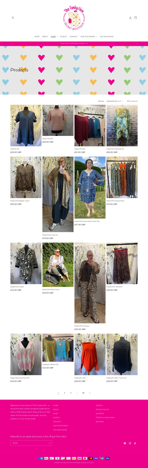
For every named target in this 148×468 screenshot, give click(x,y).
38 (83, 393)
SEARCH (99, 405)
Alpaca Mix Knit (47, 139)
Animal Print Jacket (17, 287)
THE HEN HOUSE (60, 430)
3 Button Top (14, 149)
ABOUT (56, 410)
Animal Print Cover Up (50, 235)
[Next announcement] (136, 44)
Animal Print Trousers (81, 326)
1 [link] (58, 393)
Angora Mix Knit (79, 149)
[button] (12, 17)
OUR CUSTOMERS (60, 426)
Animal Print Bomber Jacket (19, 201)
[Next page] (89, 392)
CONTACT (57, 422)
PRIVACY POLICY (102, 410)
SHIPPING (100, 414)
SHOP (55, 414)
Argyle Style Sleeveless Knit (20, 378)
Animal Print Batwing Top (115, 149)
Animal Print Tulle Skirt (114, 287)
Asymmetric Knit (80, 378)
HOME (55, 405)
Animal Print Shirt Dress (50, 290)
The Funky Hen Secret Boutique (70, 462)
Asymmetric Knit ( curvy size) (116, 378)
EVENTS (56, 418)
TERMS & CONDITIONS (105, 418)
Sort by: (101, 101)
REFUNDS (100, 422)
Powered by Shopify (87, 462)
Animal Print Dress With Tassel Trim (87, 221)
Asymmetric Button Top (50, 365)
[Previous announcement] (11, 44)
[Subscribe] (49, 443)
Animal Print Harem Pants (115, 201)
